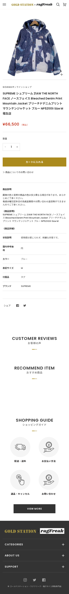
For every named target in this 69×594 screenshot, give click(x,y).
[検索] (56, 4)
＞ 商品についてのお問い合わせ (18, 172)
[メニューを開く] (6, 4)
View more (34, 508)
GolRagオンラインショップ (17, 87)
